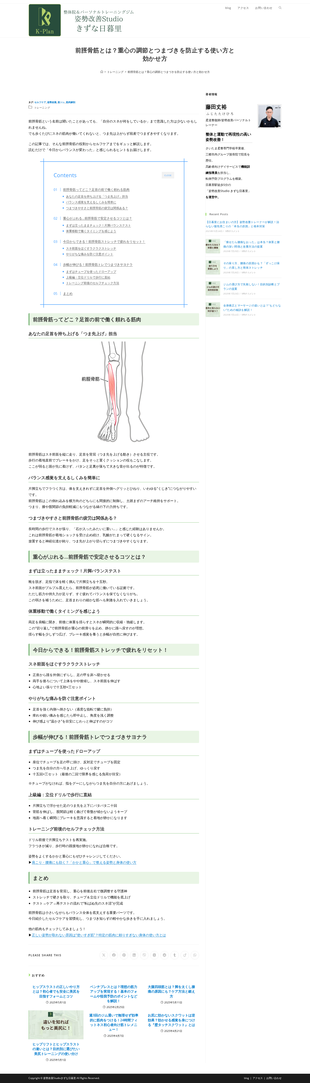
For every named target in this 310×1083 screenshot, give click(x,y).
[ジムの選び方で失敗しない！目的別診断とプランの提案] (213, 288)
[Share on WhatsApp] (195, 955)
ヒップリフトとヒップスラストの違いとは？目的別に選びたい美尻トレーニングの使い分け (56, 1049)
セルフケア (40, 102)
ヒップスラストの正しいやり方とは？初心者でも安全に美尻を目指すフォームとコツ (56, 991)
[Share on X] (104, 955)
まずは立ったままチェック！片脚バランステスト (98, 225)
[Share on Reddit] (164, 955)
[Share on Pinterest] (124, 955)
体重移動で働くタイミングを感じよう (91, 231)
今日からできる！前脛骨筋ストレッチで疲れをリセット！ (104, 241)
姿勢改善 (52, 102)
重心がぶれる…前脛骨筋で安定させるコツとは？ (97, 218)
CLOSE (168, 175)
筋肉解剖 (70, 102)
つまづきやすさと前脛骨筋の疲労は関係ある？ (97, 208)
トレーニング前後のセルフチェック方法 (92, 283)
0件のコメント (232, 231)
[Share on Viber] (144, 955)
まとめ (68, 293)
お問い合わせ (274, 1078)
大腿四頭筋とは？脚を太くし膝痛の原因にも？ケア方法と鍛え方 (171, 991)
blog (246, 1078)
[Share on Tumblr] (174, 955)
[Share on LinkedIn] (134, 955)
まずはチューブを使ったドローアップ (91, 271)
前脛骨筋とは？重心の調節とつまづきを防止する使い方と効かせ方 (169, 72)
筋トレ (61, 102)
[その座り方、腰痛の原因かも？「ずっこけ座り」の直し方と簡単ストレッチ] (213, 267)
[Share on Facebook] (114, 955)
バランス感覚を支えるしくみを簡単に (91, 202)
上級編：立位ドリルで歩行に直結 (88, 277)
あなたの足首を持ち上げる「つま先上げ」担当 (97, 196)
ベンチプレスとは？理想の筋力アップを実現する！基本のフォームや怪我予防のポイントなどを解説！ (113, 993)
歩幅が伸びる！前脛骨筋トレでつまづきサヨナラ (98, 264)
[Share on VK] (154, 955)
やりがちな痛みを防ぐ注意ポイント (89, 254)
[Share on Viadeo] (185, 955)
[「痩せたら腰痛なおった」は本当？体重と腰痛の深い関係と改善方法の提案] (213, 246)
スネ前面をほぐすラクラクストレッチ (91, 248)
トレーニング (42, 107)
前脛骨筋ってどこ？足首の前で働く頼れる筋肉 (96, 189)
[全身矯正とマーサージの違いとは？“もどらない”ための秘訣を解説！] (213, 309)
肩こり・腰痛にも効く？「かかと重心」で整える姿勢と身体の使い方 (84, 862)
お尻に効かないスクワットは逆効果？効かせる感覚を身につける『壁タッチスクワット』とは (171, 1020)
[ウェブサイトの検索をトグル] (280, 8)
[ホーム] (101, 72)
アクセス (258, 1078)
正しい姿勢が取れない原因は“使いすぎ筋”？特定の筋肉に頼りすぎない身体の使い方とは (99, 935)
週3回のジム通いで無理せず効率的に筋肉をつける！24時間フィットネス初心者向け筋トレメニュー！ (113, 1022)
